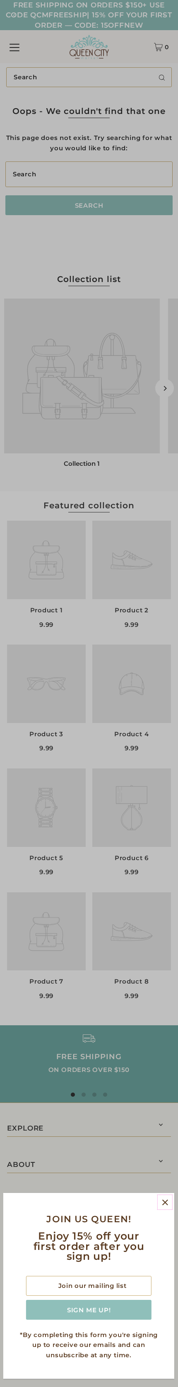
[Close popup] (165, 1202)
